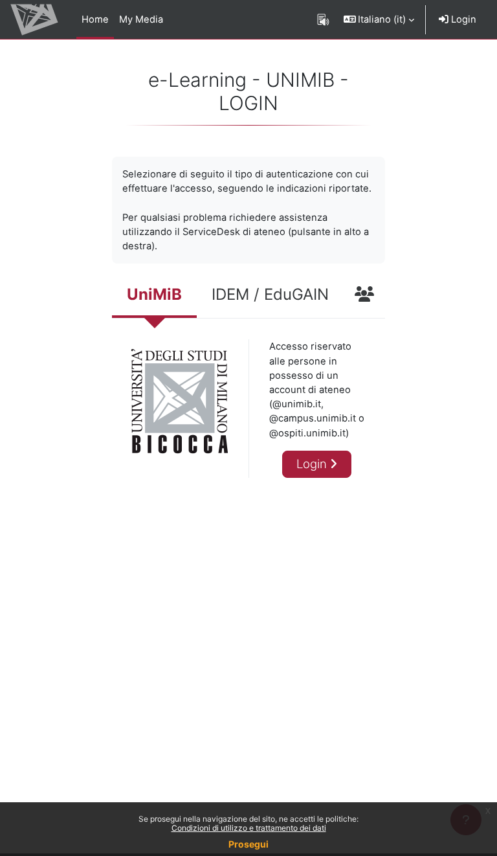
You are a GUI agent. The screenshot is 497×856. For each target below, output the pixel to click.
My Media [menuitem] (141, 19)
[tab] (154, 296)
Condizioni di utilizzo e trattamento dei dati (248, 828)
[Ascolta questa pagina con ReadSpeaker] (323, 19)
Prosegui (248, 844)
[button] (379, 19)
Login (462, 19)
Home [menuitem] (95, 19)
